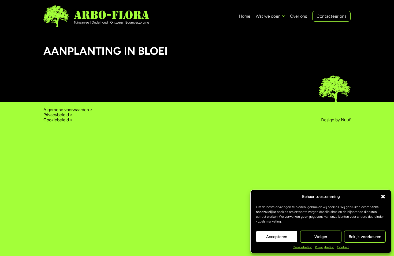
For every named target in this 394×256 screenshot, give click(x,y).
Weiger (320, 236)
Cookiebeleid (302, 247)
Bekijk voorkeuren (365, 236)
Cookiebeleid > (58, 119)
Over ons (298, 16)
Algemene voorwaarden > (68, 109)
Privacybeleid (324, 247)
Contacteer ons (331, 16)
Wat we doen (268, 16)
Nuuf (346, 119)
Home (244, 16)
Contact (343, 247)
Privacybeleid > (58, 114)
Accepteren (276, 236)
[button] (383, 196)
